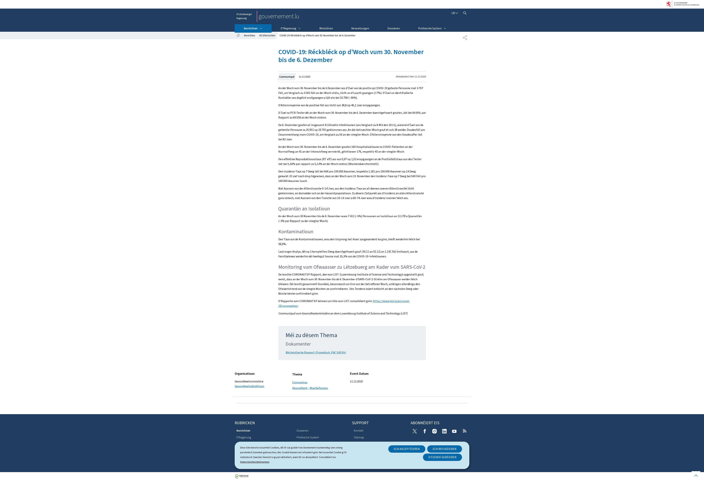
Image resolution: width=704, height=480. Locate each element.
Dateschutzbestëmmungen (254, 462)
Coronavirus (299, 382)
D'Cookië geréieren (442, 457)
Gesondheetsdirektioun (249, 386)
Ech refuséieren (444, 449)
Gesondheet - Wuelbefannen (310, 388)
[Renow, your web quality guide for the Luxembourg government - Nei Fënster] (242, 477)
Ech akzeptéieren (407, 449)
